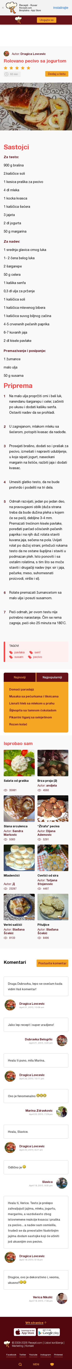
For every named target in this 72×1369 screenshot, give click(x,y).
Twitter (22, 1354)
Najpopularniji (52, 677)
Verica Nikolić (43, 1297)
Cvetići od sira (52, 868)
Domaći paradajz (21, 689)
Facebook (11, 1354)
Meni (36, 1364)
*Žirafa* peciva (52, 818)
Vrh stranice (34, 1322)
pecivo (37, 657)
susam (18, 657)
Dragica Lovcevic (33, 53)
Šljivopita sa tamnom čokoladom (32, 710)
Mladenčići (19, 868)
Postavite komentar (52, 963)
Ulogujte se (47, 20)
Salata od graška (19, 771)
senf (37, 652)
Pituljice (52, 917)
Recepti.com (7, 1344)
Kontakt (29, 1345)
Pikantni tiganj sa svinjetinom (30, 717)
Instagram (45, 1354)
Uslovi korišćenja (53, 1342)
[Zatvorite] (3, 8)
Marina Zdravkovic (39, 1110)
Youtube (33, 1354)
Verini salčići (19, 917)
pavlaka (19, 652)
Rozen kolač (18, 724)
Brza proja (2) (52, 771)
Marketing (17, 1345)
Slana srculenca (19, 818)
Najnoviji (20, 677)
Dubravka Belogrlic (39, 1039)
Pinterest (58, 1354)
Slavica (47, 1181)
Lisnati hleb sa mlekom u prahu (31, 703)
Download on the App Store (25, 1332)
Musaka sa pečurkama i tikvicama (34, 696)
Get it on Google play (49, 1332)
